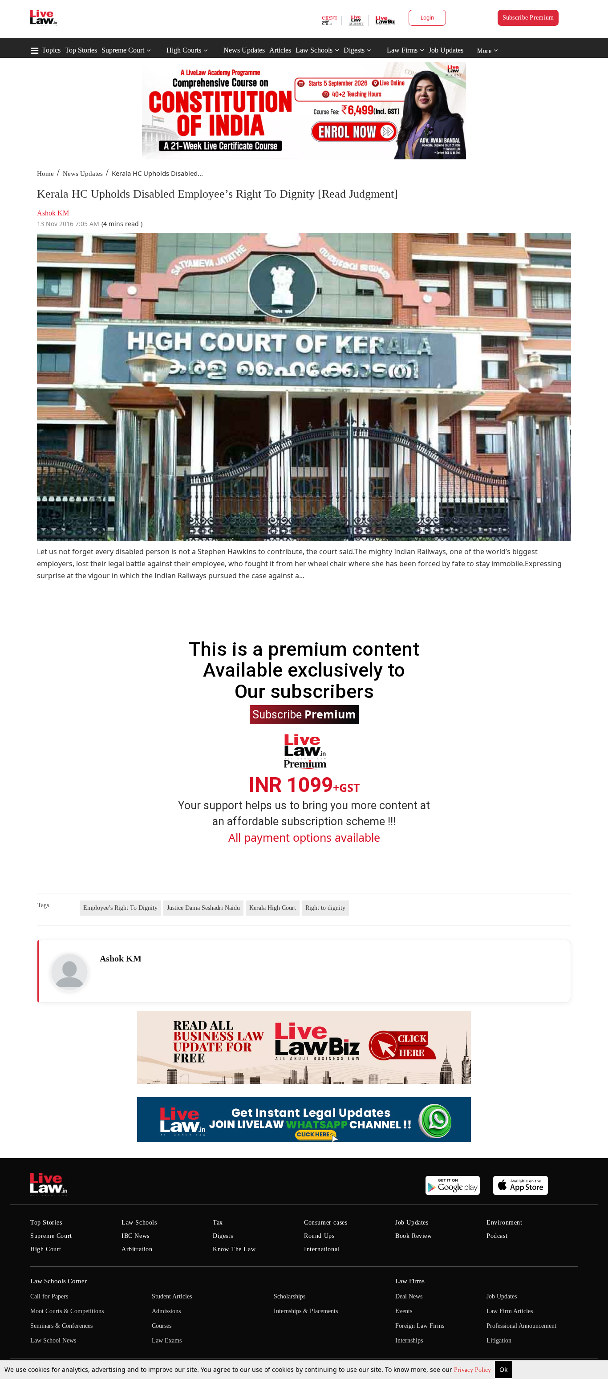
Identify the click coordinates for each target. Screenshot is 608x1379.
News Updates (244, 50)
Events (403, 1311)
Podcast (496, 1236)
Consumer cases (325, 1222)
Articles (280, 50)
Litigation (498, 1340)
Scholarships (289, 1296)
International (322, 1249)
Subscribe (304, 714)
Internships (409, 1340)
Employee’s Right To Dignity (120, 907)
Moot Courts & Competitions (67, 1311)
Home (45, 173)
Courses (161, 1325)
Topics (51, 50)
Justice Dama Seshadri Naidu (203, 907)
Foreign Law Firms (419, 1325)
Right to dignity (325, 907)
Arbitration (137, 1249)
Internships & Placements (306, 1311)
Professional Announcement (521, 1325)
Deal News (408, 1296)
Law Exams (167, 1340)
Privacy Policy (473, 1370)
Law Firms (402, 50)
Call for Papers (49, 1296)
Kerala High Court (272, 907)
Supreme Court (122, 50)
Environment (504, 1222)
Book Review (413, 1236)
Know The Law (234, 1249)
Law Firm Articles (509, 1311)
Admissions (166, 1311)
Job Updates (446, 50)
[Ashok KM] (69, 972)
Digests (354, 50)
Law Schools (314, 50)
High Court (45, 1249)
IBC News (136, 1236)
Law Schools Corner (58, 1281)
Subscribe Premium (528, 17)
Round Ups (319, 1236)
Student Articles (172, 1296)
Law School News (53, 1340)
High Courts (183, 50)
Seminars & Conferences (61, 1325)
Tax (218, 1222)
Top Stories (81, 50)
